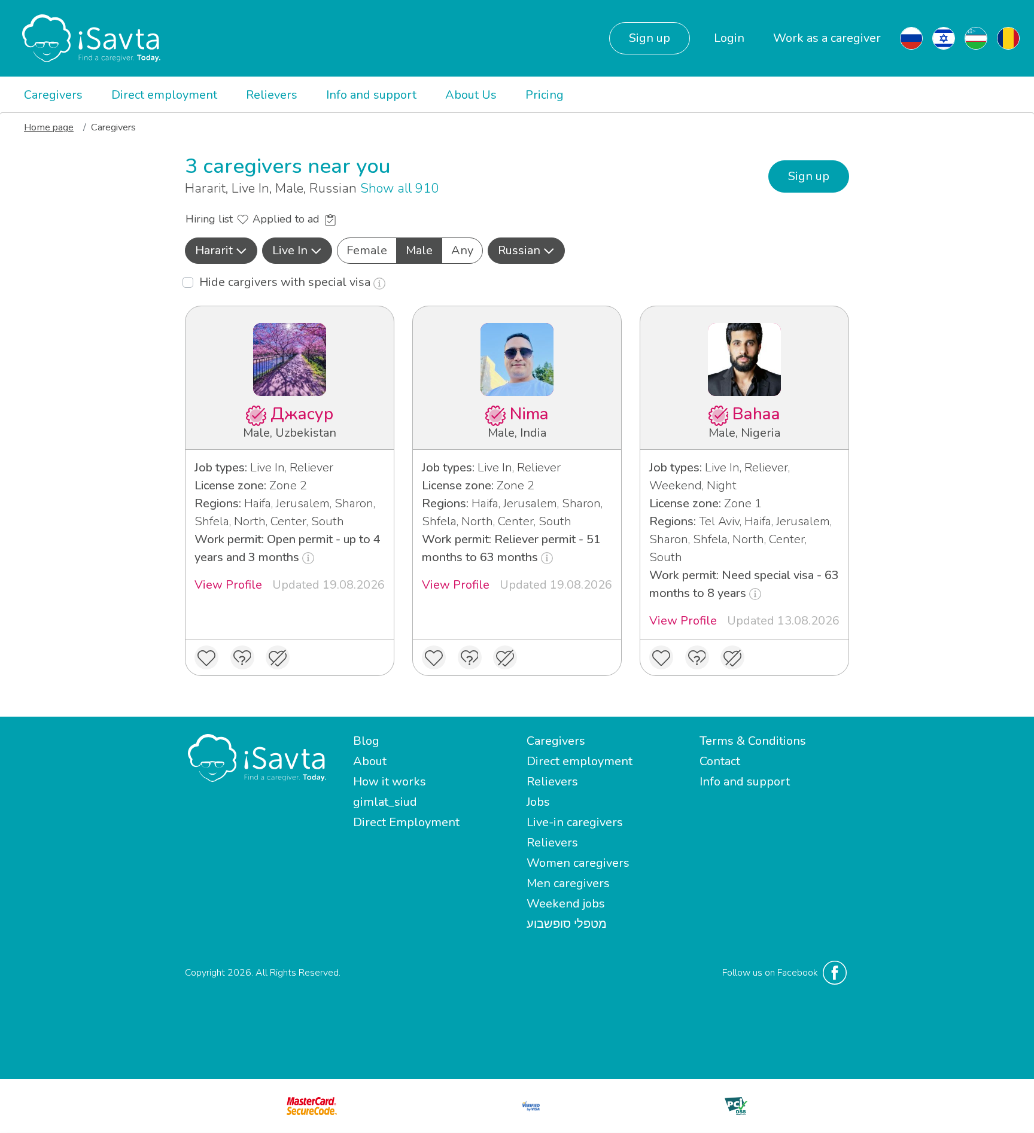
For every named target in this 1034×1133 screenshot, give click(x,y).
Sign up (649, 38)
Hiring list (210, 219)
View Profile (228, 585)
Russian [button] (519, 250)
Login (729, 38)
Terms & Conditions (753, 741)
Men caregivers (568, 883)
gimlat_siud (385, 802)
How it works (389, 781)
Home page (49, 127)
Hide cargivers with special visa (286, 282)
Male (419, 250)
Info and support (371, 95)
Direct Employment (406, 822)
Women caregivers (578, 863)
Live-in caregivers (575, 822)
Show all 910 (399, 188)
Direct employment (164, 95)
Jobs (538, 802)
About (370, 761)
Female (366, 250)
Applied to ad (288, 219)
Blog (366, 741)
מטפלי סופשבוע (567, 924)
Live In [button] (290, 250)
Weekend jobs (566, 904)
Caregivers (53, 95)
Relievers (271, 95)
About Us (471, 95)
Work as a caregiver (827, 38)
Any (462, 250)
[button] (221, 250)
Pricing (544, 95)
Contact (720, 761)
